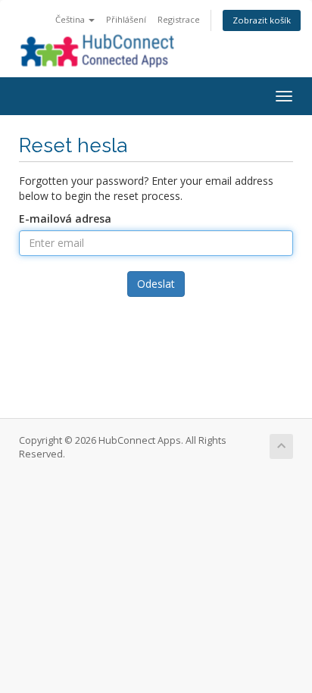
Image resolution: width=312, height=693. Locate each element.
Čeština (71, 19)
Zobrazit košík (261, 20)
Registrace (179, 19)
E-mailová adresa (65, 218)
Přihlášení (126, 19)
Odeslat (156, 283)
